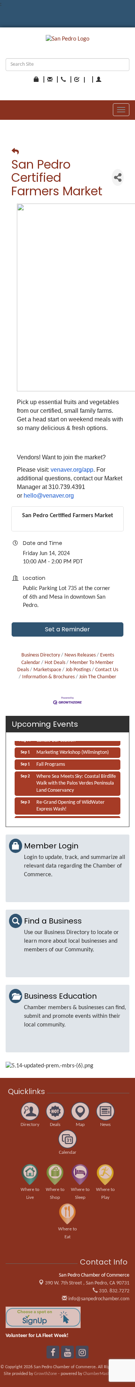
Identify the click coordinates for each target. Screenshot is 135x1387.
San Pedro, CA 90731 (87, 1283)
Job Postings (78, 669)
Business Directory (40, 655)
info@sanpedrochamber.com (98, 1299)
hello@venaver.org (49, 495)
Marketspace (47, 669)
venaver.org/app (72, 469)
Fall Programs (50, 762)
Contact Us (106, 669)
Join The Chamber (97, 677)
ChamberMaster (98, 1374)
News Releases (80, 655)
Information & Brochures (48, 677)
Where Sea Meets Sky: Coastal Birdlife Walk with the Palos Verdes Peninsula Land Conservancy (76, 781)
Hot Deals (55, 662)
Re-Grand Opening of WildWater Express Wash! (70, 804)
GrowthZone (45, 1374)
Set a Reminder (67, 629)
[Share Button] (118, 177)
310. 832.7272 (113, 1291)
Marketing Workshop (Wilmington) (72, 750)
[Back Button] (15, 152)
